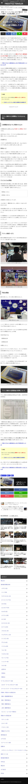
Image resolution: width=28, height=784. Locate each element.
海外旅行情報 (5, 584)
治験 (3, 746)
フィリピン (4, 638)
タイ (9, 475)
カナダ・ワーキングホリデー (9, 684)
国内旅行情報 (5, 758)
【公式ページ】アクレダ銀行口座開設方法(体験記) (14, 102)
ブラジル (4, 642)
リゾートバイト (6, 742)
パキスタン (4, 630)
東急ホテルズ (5, 731)
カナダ (3, 603)
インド (4, 592)
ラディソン (4, 719)
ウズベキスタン (6, 596)
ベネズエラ (4, 654)
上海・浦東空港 (6, 707)
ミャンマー (4, 661)
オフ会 (3, 769)
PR (12, 475)
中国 (3, 673)
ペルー (3, 650)
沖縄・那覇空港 (6, 704)
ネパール (4, 627)
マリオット (4, 727)
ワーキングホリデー (7, 680)
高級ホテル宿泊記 (6, 715)
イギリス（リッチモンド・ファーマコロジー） (13, 750)
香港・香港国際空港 (7, 696)
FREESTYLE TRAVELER (14, 4)
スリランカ (4, 615)
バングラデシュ (6, 634)
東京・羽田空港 (6, 700)
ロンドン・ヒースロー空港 (8, 711)
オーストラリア (6, 600)
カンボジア (4, 475)
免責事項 (2, 779)
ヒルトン (4, 723)
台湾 (3, 669)
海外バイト (4, 754)
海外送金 (4, 734)
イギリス (4, 588)
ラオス (3, 665)
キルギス (4, 611)
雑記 (3, 765)
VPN (3, 761)
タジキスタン (5, 623)
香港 (3, 677)
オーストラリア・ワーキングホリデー (11, 688)
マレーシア (4, 657)
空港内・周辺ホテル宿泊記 (8, 692)
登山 (3, 580)
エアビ (3, 738)
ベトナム (4, 646)
